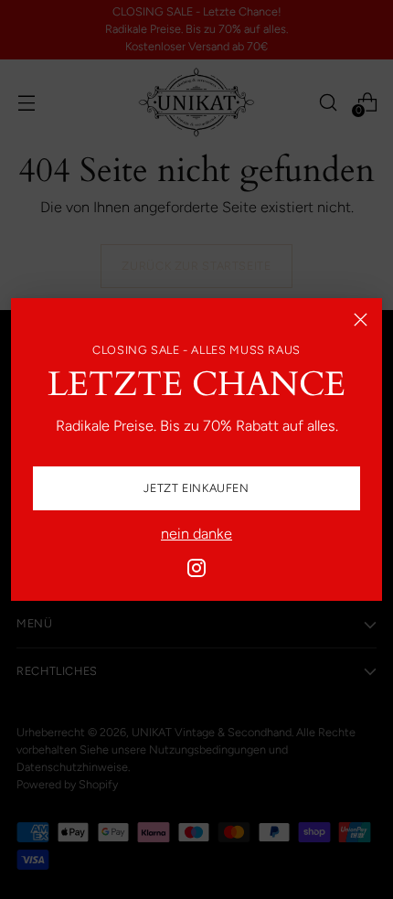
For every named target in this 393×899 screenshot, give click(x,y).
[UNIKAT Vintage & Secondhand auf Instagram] (196, 571)
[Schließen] (360, 319)
